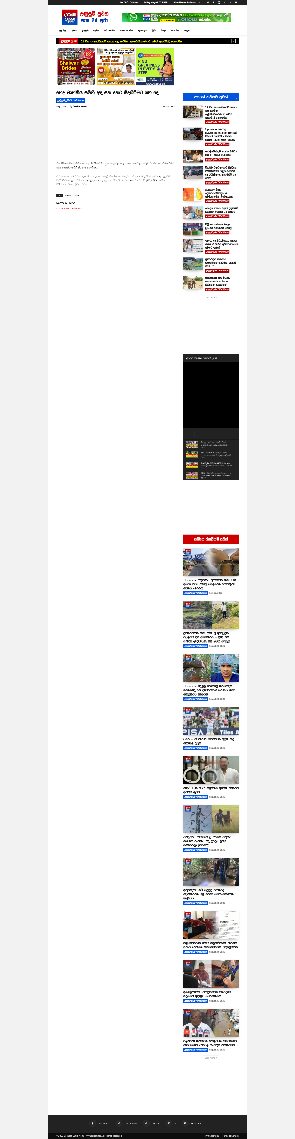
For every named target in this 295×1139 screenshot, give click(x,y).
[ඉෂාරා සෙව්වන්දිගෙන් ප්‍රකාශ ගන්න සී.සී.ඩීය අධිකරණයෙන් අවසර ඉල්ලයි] (193, 245)
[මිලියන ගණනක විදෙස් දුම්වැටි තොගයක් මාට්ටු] (193, 229)
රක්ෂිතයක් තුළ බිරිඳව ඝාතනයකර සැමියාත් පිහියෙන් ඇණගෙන (217, 281)
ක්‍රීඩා (154, 30)
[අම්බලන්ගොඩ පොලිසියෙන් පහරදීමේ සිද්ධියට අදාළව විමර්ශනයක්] (211, 974)
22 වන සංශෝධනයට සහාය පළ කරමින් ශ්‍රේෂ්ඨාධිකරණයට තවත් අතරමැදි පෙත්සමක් (131, 41)
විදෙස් (163, 30)
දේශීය (96, 30)
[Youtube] (236, 2)
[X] (230, 2)
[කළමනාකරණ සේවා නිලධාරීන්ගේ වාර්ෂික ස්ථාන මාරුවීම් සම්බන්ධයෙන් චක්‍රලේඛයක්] (211, 925)
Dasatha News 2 (80, 106)
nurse (68, 195)
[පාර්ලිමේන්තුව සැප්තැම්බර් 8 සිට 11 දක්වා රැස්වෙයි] (193, 156)
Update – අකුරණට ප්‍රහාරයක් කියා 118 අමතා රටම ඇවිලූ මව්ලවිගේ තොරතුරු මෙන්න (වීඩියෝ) (209, 584)
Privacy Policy (212, 1136)
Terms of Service (230, 1136)
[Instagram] (219, 2)
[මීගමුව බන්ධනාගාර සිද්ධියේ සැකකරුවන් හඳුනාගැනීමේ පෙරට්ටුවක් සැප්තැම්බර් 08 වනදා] (193, 172)
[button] (208, 2)
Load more (210, 297)
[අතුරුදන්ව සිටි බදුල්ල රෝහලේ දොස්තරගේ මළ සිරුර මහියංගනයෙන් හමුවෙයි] (211, 872)
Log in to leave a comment (69, 208)
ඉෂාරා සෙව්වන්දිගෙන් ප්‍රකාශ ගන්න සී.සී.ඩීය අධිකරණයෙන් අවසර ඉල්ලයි (221, 244)
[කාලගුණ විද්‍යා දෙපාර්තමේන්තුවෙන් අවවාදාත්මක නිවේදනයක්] (193, 194)
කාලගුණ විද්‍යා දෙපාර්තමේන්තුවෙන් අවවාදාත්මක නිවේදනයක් (219, 193)
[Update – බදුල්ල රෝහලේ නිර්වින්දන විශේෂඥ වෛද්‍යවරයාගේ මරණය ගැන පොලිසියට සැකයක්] (211, 668)
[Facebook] (213, 2)
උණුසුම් (85, 30)
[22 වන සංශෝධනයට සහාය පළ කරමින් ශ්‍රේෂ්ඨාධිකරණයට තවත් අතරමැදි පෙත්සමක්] (193, 112)
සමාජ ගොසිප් (126, 30)
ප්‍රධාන (74, 30)
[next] (233, 41)
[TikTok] (224, 2)
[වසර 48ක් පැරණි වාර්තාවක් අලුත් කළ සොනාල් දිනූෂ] (211, 721)
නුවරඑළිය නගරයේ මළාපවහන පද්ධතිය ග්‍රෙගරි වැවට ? (220, 263)
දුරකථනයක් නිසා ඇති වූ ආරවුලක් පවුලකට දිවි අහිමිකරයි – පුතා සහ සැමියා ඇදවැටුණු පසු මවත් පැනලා (206, 637)
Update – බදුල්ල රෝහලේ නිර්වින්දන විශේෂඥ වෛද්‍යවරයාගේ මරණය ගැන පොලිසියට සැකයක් (209, 690)
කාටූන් (186, 30)
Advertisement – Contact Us (186, 2)
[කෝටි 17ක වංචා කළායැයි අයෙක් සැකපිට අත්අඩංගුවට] (211, 770)
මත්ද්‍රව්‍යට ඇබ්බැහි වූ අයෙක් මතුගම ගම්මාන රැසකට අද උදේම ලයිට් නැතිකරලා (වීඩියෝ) (207, 841)
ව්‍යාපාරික (175, 30)
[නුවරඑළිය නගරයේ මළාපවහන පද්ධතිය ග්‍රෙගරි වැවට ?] (193, 263)
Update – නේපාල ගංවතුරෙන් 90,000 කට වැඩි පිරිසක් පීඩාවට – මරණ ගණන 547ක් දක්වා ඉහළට (221, 134)
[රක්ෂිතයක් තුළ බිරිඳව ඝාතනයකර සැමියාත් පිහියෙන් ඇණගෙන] (193, 282)
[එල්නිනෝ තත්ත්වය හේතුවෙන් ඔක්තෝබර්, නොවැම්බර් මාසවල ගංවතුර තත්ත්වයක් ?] (211, 1023)
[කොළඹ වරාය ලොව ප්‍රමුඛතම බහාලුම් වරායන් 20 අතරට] (193, 212)
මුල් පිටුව (63, 30)
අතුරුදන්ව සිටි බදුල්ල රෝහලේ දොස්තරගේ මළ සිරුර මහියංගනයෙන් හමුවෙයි (208, 894)
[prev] (228, 41)
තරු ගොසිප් (109, 30)
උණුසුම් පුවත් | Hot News (70, 100)
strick (76, 195)
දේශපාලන (142, 30)
